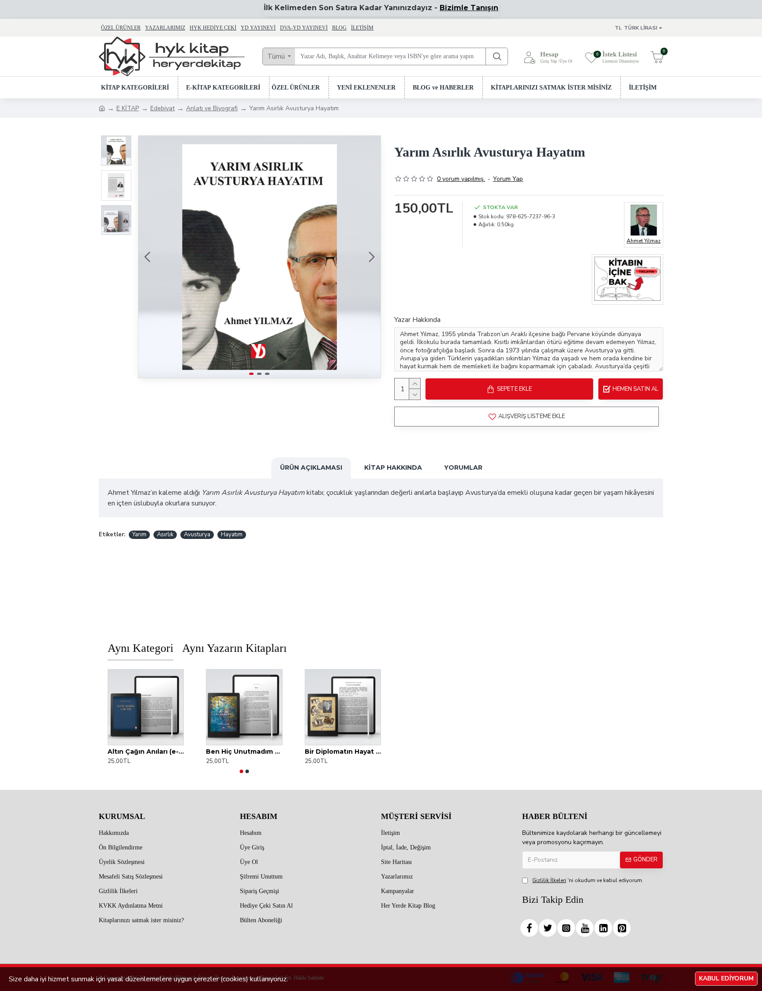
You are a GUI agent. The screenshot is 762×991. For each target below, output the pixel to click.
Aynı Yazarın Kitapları (234, 648)
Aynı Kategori (140, 648)
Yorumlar (463, 467)
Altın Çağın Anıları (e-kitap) (146, 751)
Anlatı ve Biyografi (212, 108)
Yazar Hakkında (417, 320)
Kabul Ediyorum (726, 978)
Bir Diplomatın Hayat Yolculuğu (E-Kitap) (343, 751)
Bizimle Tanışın (469, 8)
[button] (147, 257)
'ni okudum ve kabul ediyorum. (587, 880)
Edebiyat (162, 108)
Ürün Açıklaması (311, 467)
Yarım (139, 535)
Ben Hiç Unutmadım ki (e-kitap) (244, 751)
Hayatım (232, 535)
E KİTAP (127, 108)
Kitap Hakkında (393, 467)
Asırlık (165, 535)
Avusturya (197, 535)
